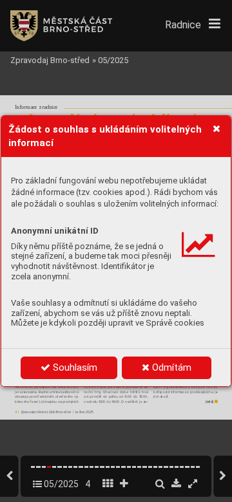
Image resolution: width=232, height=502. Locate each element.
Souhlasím (73, 367)
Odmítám (170, 367)
